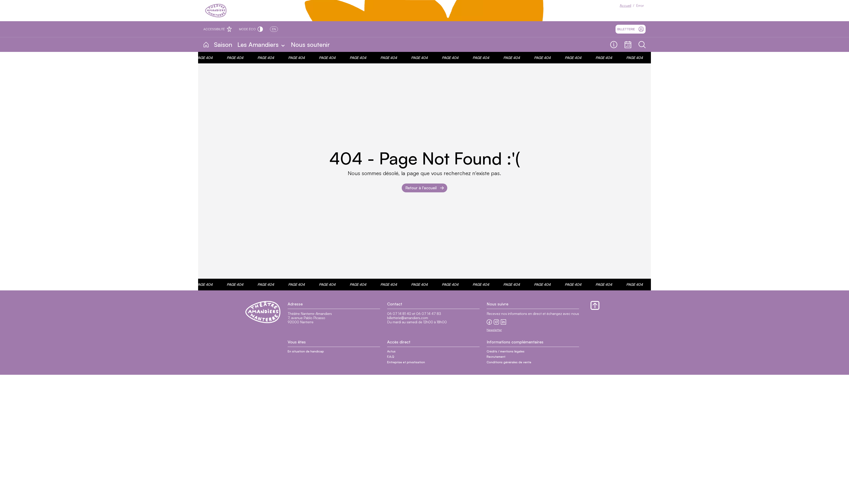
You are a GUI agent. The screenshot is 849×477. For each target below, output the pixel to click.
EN (274, 29)
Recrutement (496, 356)
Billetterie (626, 29)
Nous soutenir (310, 44)
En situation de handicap (306, 351)
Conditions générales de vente (509, 362)
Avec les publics (353, 45)
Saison (223, 44)
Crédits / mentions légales (505, 351)
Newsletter (494, 330)
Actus (391, 351)
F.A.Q (390, 356)
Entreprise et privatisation (406, 362)
